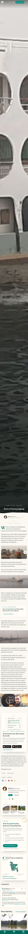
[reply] (22, 889)
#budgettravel (11, 773)
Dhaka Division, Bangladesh (14, 505)
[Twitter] (5, 780)
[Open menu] (23, 517)
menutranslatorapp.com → (8, 749)
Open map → (6, 859)
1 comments (9, 777)
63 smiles (4, 777)
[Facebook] (2, 780)
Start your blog (20, 2)
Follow (10, 795)
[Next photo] (25, 552)
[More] (26, 2)
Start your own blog (8, 614)
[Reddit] (11, 780)
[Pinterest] (8, 780)
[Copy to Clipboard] (14, 780)
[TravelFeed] (2, 2)
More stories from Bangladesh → (10, 878)
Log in (13, 2)
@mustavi (12, 892)
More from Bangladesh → (21, 911)
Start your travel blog (9, 845)
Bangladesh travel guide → (9, 876)
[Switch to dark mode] (10, 2)
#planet (3, 773)
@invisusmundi (5, 899)
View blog (17, 795)
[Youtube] (12, 798)
